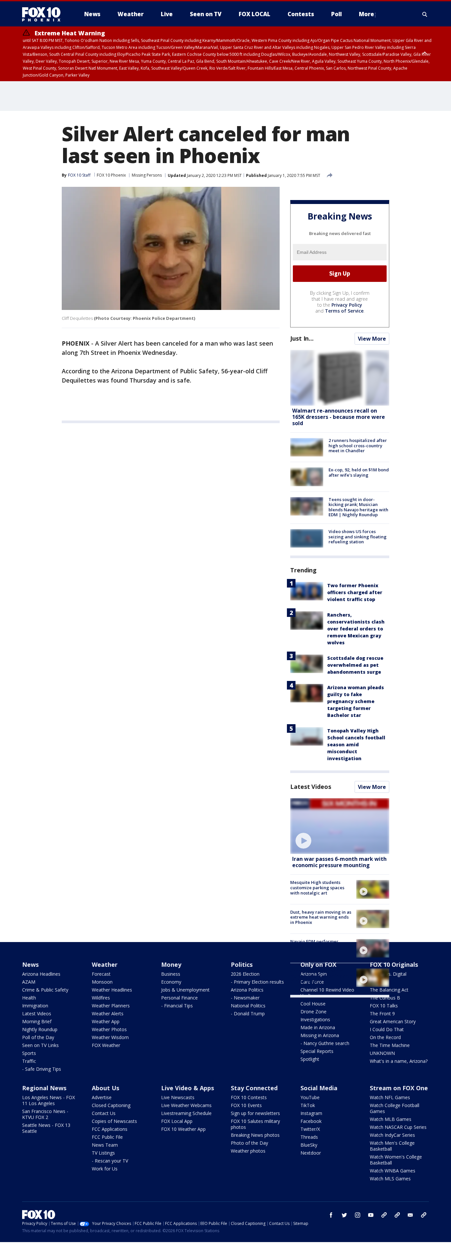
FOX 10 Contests (249, 1097)
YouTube (310, 1097)
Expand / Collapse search (425, 14)
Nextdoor (310, 1153)
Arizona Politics (247, 990)
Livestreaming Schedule (186, 1113)
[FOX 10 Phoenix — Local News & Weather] (44, 14)
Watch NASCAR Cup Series (398, 1127)
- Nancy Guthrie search (324, 1043)
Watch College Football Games (394, 1108)
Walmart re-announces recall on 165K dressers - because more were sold (338, 417)
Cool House (313, 1003)
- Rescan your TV (110, 1161)
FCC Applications (109, 1129)
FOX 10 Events (246, 1105)
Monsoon (102, 982)
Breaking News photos (255, 1135)
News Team (105, 1145)
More (366, 14)
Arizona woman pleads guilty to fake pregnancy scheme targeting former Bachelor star (355, 701)
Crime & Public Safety (45, 990)
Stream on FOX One (399, 1088)
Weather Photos (109, 1029)
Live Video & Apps (187, 1088)
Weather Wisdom (110, 1037)
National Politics (248, 1005)
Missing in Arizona (319, 1035)
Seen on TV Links (40, 1045)
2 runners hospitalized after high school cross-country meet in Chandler (358, 445)
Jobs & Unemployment (185, 990)
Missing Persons (147, 175)
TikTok (307, 1105)
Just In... (302, 338)
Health (29, 998)
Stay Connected (254, 1088)
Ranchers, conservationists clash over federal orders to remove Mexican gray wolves (356, 629)
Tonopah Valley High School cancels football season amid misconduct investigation (356, 744)
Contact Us (104, 1113)
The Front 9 (382, 1013)
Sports (29, 1053)
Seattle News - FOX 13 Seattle (46, 1128)
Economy (171, 982)
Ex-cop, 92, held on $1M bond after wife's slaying (359, 472)
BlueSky (308, 1145)
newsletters (423, 1215)
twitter (344, 1215)
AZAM (28, 982)
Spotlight (309, 1059)
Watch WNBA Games (392, 1170)
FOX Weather (106, 1045)
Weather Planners (111, 1005)
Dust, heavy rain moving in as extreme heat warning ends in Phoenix (320, 917)
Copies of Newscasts (114, 1121)
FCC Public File (107, 1137)
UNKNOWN (382, 1053)
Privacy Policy (346, 305)
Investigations (315, 1019)
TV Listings (103, 1153)
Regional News (44, 1088)
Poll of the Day (38, 1037)
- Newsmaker (245, 998)
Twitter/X (310, 1129)
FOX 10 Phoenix (111, 175)
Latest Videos (310, 787)
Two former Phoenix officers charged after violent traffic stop (354, 592)
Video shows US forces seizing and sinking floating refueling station (358, 536)
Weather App (106, 1021)
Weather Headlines (112, 990)
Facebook (311, 1121)
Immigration (35, 1005)
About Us (105, 1088)
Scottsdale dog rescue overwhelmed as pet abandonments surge (355, 665)
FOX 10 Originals (394, 964)
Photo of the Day (249, 1143)
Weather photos (248, 1151)
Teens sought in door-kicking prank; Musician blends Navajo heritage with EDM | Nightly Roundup (358, 507)
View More (372, 338)
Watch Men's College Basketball (392, 1146)
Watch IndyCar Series (392, 1135)
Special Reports (316, 1051)
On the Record (385, 1037)
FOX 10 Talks (384, 1005)
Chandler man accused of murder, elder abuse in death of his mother (321, 976)
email (410, 1215)
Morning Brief (37, 1021)
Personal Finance (179, 998)
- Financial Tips (177, 1005)
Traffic (29, 1061)
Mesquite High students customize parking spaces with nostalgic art (317, 887)
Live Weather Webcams (186, 1105)
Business (170, 974)
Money (171, 964)
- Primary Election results (257, 982)
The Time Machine (390, 1045)
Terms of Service (344, 311)
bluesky (397, 1215)
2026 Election (245, 974)
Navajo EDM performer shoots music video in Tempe (320, 944)
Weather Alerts (107, 1013)
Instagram (311, 1113)
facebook (331, 1215)
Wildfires (101, 998)
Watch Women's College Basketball (396, 1160)
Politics (242, 964)
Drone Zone (313, 1011)
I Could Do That (387, 1029)
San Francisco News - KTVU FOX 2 (45, 1114)
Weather (105, 964)
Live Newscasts (177, 1097)
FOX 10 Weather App (183, 1129)
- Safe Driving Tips (41, 1069)
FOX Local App (176, 1121)
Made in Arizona (317, 1027)
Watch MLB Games (390, 1119)
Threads (309, 1137)
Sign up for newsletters (255, 1113)
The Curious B (385, 998)
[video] (339, 826)
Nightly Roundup (39, 1029)
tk (384, 1215)
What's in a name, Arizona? (399, 1061)
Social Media (318, 1088)
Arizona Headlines (41, 974)
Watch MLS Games (390, 1178)
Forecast (101, 974)
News (30, 964)
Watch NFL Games (390, 1097)
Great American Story (393, 1021)
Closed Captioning (111, 1105)
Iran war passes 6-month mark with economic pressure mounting (339, 862)
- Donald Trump (248, 1013)
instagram (357, 1215)
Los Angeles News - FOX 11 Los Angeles (48, 1100)
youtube (370, 1215)
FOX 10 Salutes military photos (255, 1124)
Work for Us (105, 1169)
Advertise (102, 1097)
